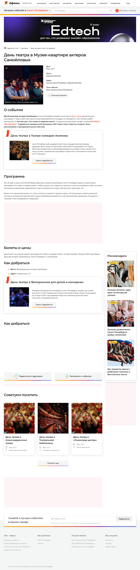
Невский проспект (53, 76)
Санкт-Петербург (44, 540)
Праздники (115, 3)
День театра (77, 116)
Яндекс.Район (110, 547)
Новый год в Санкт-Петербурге (83, 547)
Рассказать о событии (128, 10)
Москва (40, 543)
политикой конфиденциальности (90, 523)
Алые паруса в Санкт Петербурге (84, 540)
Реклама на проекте (11, 540)
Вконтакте (109, 540)
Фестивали (54, 3)
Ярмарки (103, 3)
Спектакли (91, 3)
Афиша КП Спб (12, 48)
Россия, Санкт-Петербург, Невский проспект (64, 83)
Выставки (79, 3)
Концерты (67, 3)
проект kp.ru (27, 3)
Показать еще (53, 463)
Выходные (41, 3)
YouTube (108, 543)
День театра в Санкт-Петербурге (43, 48)
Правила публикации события (15, 543)
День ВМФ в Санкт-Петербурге (83, 543)
